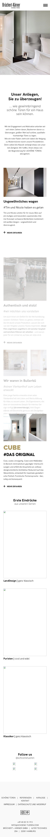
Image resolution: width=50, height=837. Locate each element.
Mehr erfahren (14, 486)
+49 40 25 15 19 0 (25, 822)
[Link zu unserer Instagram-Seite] (14, 764)
